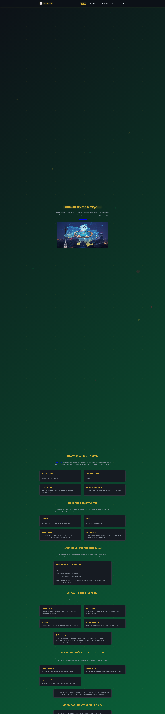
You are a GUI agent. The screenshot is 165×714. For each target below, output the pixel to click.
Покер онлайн (93, 3)
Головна (83, 3)
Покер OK (48, 3)
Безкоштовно (104, 3)
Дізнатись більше (82, 219)
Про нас (122, 3)
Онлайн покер (58, 462)
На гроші (114, 3)
